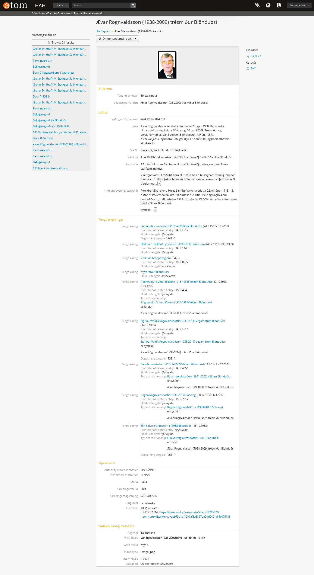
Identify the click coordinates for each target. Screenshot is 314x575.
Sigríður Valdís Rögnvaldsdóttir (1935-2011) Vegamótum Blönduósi (183, 321)
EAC (253, 68)
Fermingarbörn (42, 61)
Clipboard (257, 5)
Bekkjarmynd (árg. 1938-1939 (51, 126)
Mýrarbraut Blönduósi (155, 272)
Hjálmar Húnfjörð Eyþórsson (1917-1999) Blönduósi (173, 244)
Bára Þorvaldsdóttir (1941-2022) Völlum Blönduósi (172, 364)
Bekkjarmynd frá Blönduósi (50, 120)
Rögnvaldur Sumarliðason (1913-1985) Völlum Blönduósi (176, 282)
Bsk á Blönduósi (43, 138)
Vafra (60, 5)
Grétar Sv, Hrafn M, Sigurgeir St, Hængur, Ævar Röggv (61, 49)
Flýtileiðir (278, 5)
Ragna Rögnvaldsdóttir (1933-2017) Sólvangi (168, 395)
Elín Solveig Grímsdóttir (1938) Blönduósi (166, 426)
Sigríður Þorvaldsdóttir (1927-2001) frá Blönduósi (171, 226)
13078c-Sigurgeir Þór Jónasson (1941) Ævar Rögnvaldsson (61, 132)
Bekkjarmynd (41, 66)
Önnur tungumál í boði (117, 39)
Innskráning (297, 5)
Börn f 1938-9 (41, 96)
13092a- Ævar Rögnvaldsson (50, 168)
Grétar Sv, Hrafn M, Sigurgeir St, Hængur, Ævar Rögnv (61, 84)
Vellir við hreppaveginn (155, 258)
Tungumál (268, 5)
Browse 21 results (62, 42)
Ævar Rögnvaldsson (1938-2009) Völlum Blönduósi (61, 144)
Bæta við (256, 56)
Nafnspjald (103, 31)
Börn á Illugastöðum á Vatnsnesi (53, 72)
